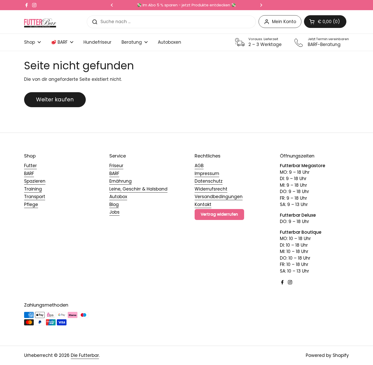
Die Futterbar (85, 355)
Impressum (207, 173)
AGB (199, 166)
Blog (114, 204)
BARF (29, 173)
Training (33, 189)
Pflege (31, 204)
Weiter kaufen (55, 99)
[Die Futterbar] (40, 21)
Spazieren (34, 181)
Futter (30, 166)
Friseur (116, 166)
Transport (34, 197)
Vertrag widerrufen (219, 214)
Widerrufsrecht (211, 189)
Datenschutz (209, 181)
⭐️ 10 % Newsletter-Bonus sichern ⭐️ (213, 5)
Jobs (114, 212)
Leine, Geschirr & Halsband (138, 189)
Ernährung (120, 181)
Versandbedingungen (219, 197)
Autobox (118, 197)
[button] (325, 21)
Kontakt (203, 204)
